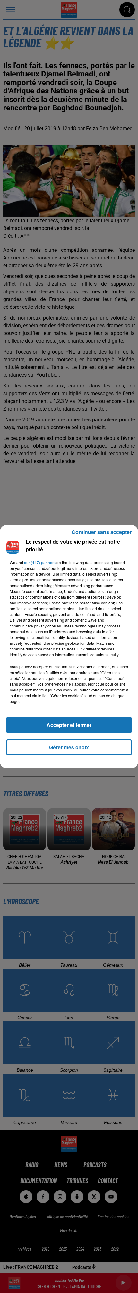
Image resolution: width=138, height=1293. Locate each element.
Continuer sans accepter (102, 532)
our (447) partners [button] (40, 562)
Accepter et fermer (69, 725)
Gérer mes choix (69, 747)
